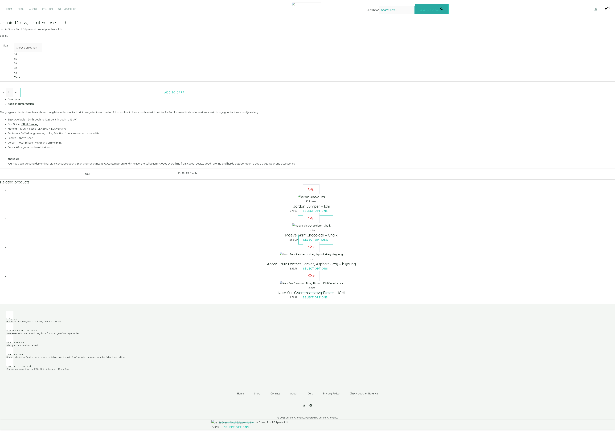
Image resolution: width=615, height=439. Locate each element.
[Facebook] (310, 405)
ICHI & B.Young (29, 124)
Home (9, 9)
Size (5, 45)
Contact (47, 9)
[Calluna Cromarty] (306, 8)
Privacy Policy (331, 393)
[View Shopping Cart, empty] (606, 9)
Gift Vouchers (67, 9)
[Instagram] (304, 405)
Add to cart (174, 92)
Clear (17, 77)
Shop (21, 9)
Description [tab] (14, 99)
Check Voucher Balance (364, 393)
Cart (310, 393)
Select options (315, 210)
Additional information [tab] (21, 103)
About (33, 9)
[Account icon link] (595, 9)
